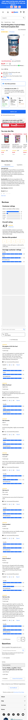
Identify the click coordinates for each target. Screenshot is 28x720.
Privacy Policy (4, 669)
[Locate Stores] (21, 12)
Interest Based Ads (5, 672)
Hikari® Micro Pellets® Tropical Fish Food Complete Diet (17, 146)
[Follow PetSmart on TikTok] (18, 652)
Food (13, 22)
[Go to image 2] (12, 59)
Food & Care (8, 22)
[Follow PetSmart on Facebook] (4, 652)
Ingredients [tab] (19, 164)
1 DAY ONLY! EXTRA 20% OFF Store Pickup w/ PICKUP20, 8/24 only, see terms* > (13, 4)
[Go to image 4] (14, 59)
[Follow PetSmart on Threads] (13, 652)
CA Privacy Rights (5, 676)
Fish (2, 22)
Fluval (2, 29)
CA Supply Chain (5, 674)
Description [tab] (7, 164)
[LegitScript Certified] (6, 657)
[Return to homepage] (15, 12)
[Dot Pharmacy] (16, 657)
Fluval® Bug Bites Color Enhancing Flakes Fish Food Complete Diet (5, 146)
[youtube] (23, 652)
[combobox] (13, 17)
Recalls (2, 665)
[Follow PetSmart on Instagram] (8, 652)
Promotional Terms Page (19, 629)
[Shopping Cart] (24, 12)
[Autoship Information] (18, 88)
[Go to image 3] (13, 59)
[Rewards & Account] (8, 12)
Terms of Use (3, 667)
